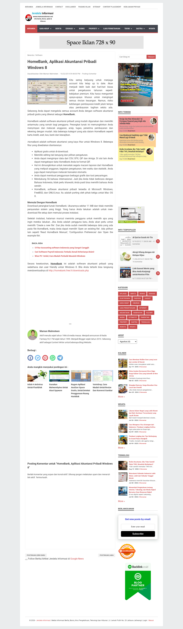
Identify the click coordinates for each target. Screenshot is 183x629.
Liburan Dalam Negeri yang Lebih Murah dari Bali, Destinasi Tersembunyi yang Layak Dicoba (143, 413)
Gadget (148, 298)
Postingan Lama (107, 555)
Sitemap (96, 7)
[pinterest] (45, 358)
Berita (58, 29)
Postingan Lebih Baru (36, 555)
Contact (59, 7)
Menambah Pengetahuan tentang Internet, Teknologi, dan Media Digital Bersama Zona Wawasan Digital (142, 490)
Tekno (127, 29)
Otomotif (133, 317)
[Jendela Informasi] (39, 17)
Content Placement (112, 7)
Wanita (123, 327)
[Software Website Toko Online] (131, 222)
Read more (131, 131)
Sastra (139, 29)
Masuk (151, 620)
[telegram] (60, 358)
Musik (122, 317)
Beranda (29, 7)
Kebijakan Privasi (132, 7)
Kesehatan (137, 313)
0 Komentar (143, 367)
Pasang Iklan (84, 7)
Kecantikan (124, 313)
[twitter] (38, 358)
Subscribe (138, 534)
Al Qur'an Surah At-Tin (143, 237)
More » (121, 396)
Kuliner (149, 313)
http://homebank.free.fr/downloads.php (68, 270)
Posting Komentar (89, 74)
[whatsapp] (52, 358)
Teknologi (145, 322)
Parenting (145, 317)
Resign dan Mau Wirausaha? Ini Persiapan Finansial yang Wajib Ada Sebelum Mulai (133, 121)
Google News (77, 558)
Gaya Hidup (44, 29)
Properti (93, 29)
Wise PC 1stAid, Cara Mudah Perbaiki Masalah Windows (60, 256)
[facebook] (30, 358)
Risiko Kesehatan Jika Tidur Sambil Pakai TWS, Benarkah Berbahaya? (132, 150)
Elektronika (125, 298)
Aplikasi (123, 294)
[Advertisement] (70, 301)
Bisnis (81, 29)
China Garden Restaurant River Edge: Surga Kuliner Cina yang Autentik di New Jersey (143, 373)
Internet (143, 308)
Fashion (137, 298)
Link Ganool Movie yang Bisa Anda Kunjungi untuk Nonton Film (143, 271)
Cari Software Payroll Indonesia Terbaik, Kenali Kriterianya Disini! (64, 252)
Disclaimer (70, 7)
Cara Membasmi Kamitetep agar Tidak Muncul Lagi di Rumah (134, 136)
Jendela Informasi (44, 7)
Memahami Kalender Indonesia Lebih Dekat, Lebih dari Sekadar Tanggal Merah (142, 476)
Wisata (152, 29)
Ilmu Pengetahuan (111, 29)
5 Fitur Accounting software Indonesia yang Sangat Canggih (62, 248)
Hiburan (136, 303)
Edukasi (69, 29)
